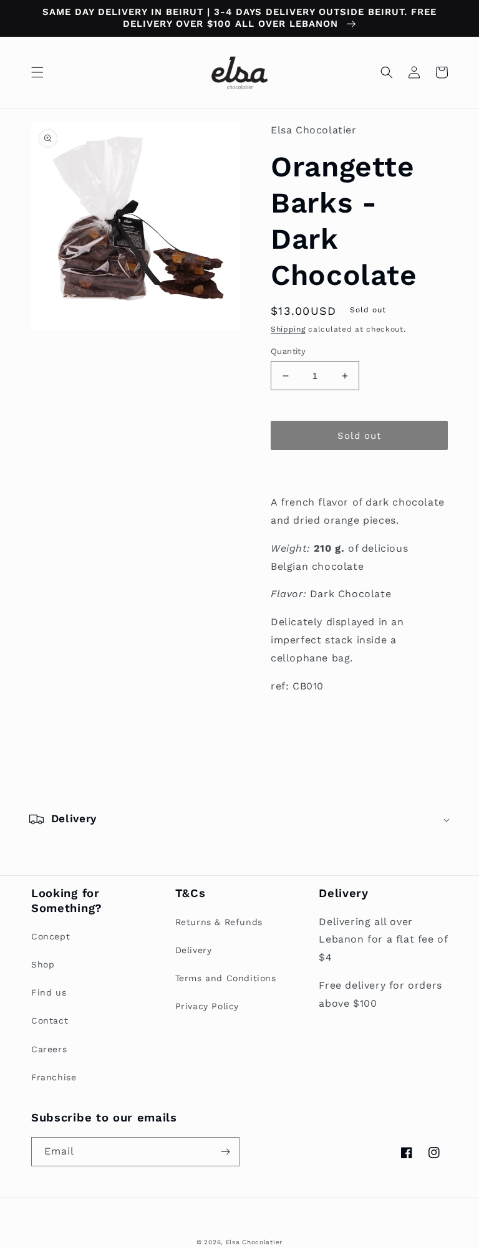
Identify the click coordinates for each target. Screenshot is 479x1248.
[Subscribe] (225, 1151)
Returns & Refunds (219, 922)
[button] (37, 72)
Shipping (288, 329)
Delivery (193, 950)
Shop (42, 964)
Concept (50, 936)
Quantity (288, 351)
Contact (49, 1020)
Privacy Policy (207, 1006)
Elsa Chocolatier (254, 1242)
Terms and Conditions (225, 978)
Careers (49, 1049)
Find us (48, 992)
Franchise (53, 1077)
